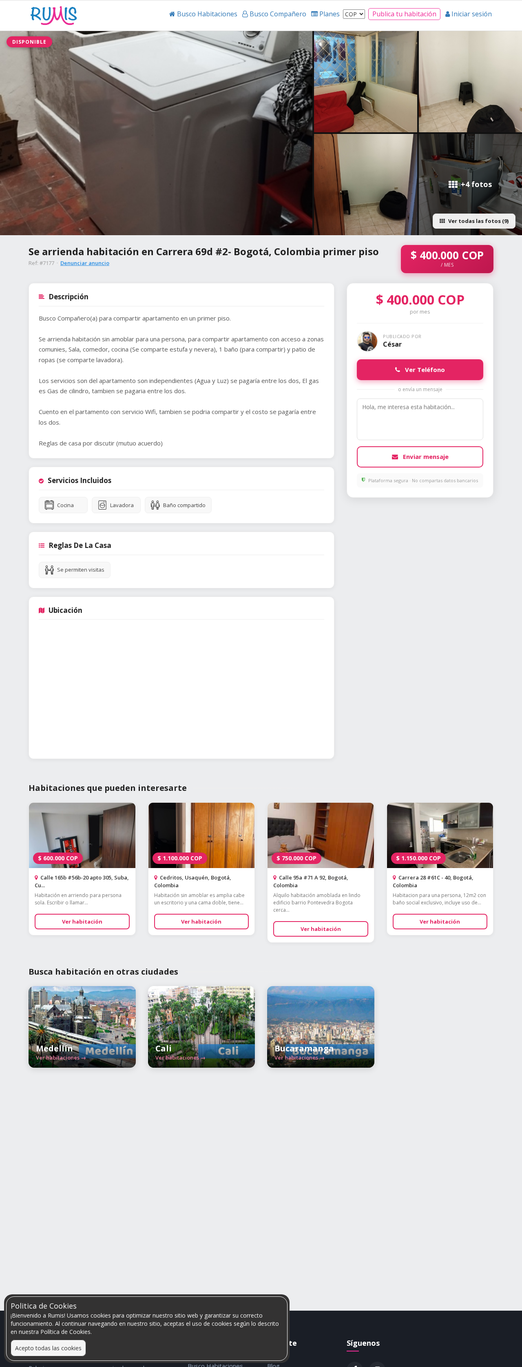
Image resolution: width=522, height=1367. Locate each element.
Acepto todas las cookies (48, 1348)
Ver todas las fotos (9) (478, 221)
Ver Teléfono (424, 369)
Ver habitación (82, 921)
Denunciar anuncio (84, 263)
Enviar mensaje (425, 456)
